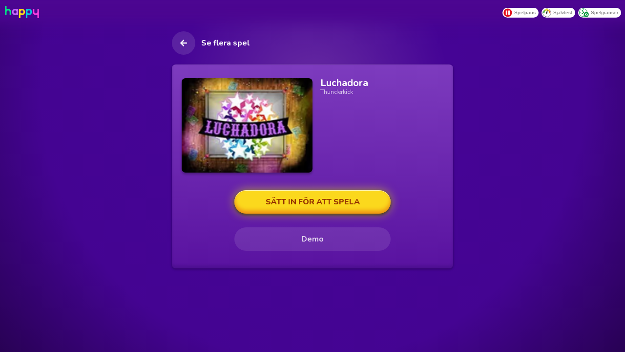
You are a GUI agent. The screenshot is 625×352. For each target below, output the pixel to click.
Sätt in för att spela (313, 202)
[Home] (21, 12)
